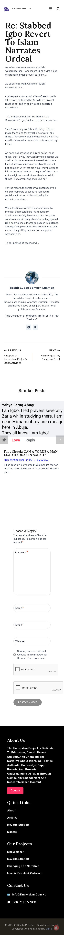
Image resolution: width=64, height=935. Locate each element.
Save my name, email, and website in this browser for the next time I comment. (32, 654)
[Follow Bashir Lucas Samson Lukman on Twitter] (35, 327)
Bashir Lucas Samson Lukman (32, 287)
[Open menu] (50, 8)
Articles (12, 817)
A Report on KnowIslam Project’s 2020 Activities (15, 356)
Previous (4, 439)
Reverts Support (18, 824)
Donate (15, 790)
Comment (21, 552)
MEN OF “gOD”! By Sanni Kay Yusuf (50, 355)
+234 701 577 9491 (24, 902)
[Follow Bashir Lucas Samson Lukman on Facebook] (28, 327)
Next (60, 439)
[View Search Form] (58, 9)
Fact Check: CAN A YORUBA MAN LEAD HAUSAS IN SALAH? (31, 453)
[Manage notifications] (56, 927)
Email (19, 624)
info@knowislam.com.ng (29, 894)
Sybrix (49, 928)
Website (19, 641)
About (11, 810)
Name (19, 607)
